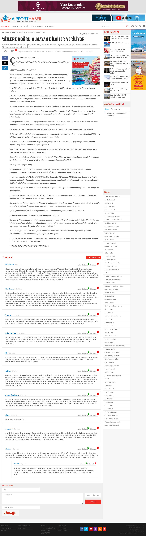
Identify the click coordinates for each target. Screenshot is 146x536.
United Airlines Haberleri (112, 425)
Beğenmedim (94, 265)
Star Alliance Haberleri (111, 379)
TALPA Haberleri (109, 392)
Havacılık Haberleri (110, 299)
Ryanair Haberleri (110, 362)
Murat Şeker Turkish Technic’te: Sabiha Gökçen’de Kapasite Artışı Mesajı (120, 64)
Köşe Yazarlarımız (7, 528)
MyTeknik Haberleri (110, 339)
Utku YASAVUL (45, 533)
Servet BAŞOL (62, 528)
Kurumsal (4, 531)
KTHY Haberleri (109, 322)
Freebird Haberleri (110, 283)
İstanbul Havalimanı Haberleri (113, 316)
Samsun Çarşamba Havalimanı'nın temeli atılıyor (117, 114)
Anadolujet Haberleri (110, 223)
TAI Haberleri (108, 385)
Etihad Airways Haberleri (112, 269)
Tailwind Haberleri (110, 389)
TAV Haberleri (109, 399)
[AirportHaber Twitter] (136, 26)
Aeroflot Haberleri (110, 200)
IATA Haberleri (109, 309)
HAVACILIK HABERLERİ (20, 26)
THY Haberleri (109, 409)
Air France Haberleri (110, 210)
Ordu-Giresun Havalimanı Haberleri (115, 346)
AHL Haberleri (109, 203)
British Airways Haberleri (112, 236)
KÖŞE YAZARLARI (36, 26)
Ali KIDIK (43, 526)
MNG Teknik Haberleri (111, 336)
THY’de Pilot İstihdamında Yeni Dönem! (119, 84)
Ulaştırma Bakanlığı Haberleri (113, 422)
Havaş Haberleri (109, 303)
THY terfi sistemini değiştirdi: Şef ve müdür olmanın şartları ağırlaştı (120, 71)
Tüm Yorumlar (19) (94, 257)
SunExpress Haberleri (111, 382)
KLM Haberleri (109, 319)
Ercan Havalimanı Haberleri (112, 263)
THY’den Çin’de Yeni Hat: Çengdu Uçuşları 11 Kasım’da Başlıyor (120, 77)
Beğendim (85, 265)
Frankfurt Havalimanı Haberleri (113, 276)
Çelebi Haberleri (109, 240)
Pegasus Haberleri (110, 349)
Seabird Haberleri (110, 369)
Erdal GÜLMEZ (62, 531)
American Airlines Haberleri (112, 216)
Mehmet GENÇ (45, 531)
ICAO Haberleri (109, 312)
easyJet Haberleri (110, 256)
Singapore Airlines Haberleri (113, 375)
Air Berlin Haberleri (110, 206)
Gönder (93, 502)
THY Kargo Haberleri (111, 412)
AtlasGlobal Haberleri (111, 230)
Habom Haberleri (109, 293)
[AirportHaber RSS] (100, 529)
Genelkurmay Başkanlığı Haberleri (114, 286)
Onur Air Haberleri (110, 342)
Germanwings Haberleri (111, 289)
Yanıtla (79, 265)
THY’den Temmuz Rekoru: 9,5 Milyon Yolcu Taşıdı (118, 90)
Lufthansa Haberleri (110, 326)
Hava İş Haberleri (110, 296)
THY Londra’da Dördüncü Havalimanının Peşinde (117, 50)
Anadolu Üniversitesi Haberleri (113, 220)
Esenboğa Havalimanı (111, 266)
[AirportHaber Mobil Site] (104, 529)
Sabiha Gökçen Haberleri (112, 366)
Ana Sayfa (4, 526)
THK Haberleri (109, 405)
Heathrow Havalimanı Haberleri (113, 306)
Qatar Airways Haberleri (111, 359)
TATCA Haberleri (109, 395)
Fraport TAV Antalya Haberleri (113, 279)
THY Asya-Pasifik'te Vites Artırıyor (120, 43)
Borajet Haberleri (109, 233)
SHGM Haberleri (109, 372)
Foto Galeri (21, 528)
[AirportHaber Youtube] (144, 26)
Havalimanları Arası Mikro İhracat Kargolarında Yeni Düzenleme (119, 56)
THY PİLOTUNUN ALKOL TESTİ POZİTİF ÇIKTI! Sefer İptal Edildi (119, 38)
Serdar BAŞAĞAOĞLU (48, 528)
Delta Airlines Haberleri (111, 246)
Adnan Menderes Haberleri (112, 196)
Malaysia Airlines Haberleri (112, 329)
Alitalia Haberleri (109, 213)
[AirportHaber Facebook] (132, 26)
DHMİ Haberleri (109, 250)
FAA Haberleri (108, 273)
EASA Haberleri (109, 253)
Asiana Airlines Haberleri (112, 226)
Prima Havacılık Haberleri (112, 352)
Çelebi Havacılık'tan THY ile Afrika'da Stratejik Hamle (118, 96)
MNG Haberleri (109, 332)
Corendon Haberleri (110, 243)
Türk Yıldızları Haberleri (111, 419)
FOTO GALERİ (49, 26)
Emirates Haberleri (110, 259)
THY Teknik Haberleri (111, 415)
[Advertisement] (116, 153)
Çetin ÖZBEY (62, 526)
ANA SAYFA (5, 26)
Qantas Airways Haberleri (112, 356)
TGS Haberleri (109, 402)
